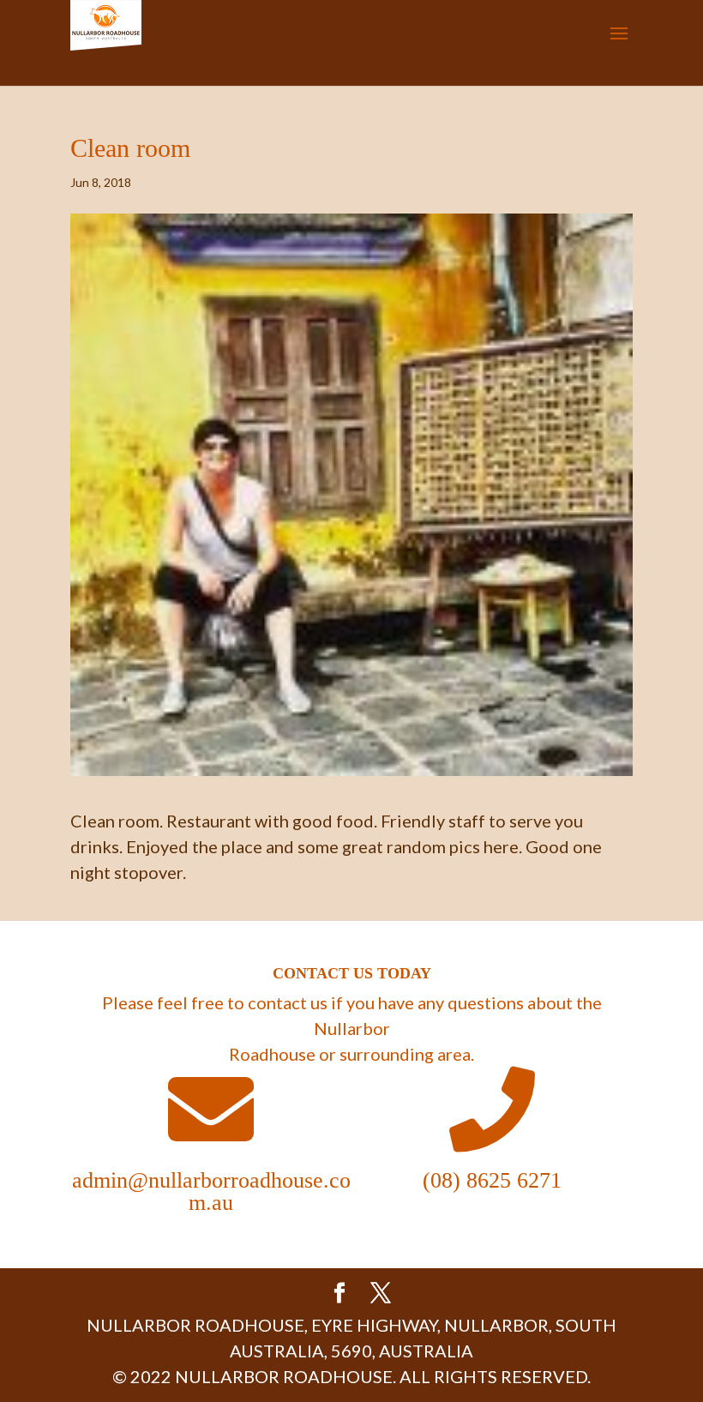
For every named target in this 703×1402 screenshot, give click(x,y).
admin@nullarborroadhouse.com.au (211, 1191)
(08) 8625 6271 (492, 1180)
